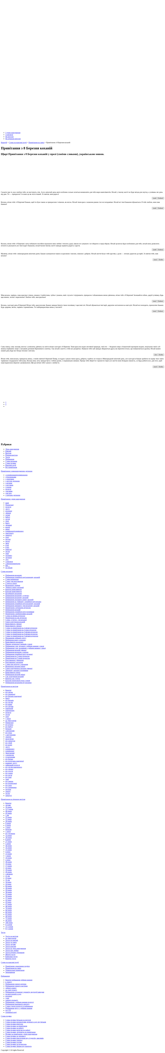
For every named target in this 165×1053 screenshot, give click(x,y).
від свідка (9, 692)
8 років (8, 840)
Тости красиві (10, 946)
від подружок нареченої (14, 761)
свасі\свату (9, 533)
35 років (8, 848)
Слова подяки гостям (13, 1042)
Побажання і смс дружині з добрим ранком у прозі (24, 646)
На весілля (9, 137)
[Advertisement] (68, 173)
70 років (8, 908)
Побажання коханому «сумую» (17, 596)
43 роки (8, 902)
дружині (8, 557)
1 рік (7, 815)
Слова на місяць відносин (15, 616)
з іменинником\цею (12, 564)
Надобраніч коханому (13, 593)
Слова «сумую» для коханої (16, 620)
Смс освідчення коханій (14, 676)
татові (7, 515)
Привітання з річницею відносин (18, 608)
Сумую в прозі (11, 583)
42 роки (8, 900)
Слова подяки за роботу (14, 1028)
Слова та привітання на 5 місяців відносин (21, 636)
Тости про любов (12, 950)
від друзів (9, 702)
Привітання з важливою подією (17, 966)
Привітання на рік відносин (16, 618)
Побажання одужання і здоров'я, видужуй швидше (24, 992)
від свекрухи (10, 741)
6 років (8, 825)
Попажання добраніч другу (15, 638)
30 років (8, 862)
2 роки (7, 860)
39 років (8, 896)
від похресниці (11, 783)
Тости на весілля (11, 936)
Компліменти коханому (14, 642)
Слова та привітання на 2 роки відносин (20, 630)
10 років (8, 858)
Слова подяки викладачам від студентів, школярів (24, 1038)
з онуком (8, 483)
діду (7, 560)
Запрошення (10, 972)
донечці (8, 737)
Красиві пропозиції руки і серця (17, 681)
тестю (7, 551)
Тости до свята (11, 942)
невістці (8, 549)
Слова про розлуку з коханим (16, 664)
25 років (8, 817)
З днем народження (12, 133)
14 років (8, 836)
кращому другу (11, 763)
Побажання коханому (13, 575)
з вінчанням (9, 731)
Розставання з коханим (14, 662)
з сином (8, 487)
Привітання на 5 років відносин (17, 658)
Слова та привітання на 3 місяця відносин (21, 632)
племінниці (9, 751)
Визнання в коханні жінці (15, 666)
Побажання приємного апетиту (17, 1004)
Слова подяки (10, 463)
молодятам (9, 739)
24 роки (8, 884)
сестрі (7, 519)
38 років (8, 892)
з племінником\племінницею (16, 475)
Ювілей (8, 451)
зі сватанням (10, 757)
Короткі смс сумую (12, 679)
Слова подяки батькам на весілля (18, 1020)
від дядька (9, 769)
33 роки (8, 864)
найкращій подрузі (12, 765)
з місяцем (9, 874)
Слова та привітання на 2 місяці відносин (21, 628)
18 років (8, 838)
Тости (7, 457)
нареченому (9, 710)
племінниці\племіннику (14, 531)
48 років (8, 906)
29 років (8, 890)
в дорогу (8, 982)
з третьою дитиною (12, 495)
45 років (8, 813)
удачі (7, 998)
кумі (7, 545)
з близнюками (10, 477)
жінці (7, 529)
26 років (8, 872)
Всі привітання (11, 467)
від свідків (9, 706)
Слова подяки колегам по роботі (17, 1030)
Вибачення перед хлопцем (15, 640)
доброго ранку (10, 988)
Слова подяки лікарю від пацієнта (18, 1046)
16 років (8, 807)
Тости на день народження (15, 948)
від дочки (9, 773)
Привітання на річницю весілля (13, 799)
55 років (8, 894)
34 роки (8, 882)
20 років (8, 821)
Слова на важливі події (10, 962)
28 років (8, 888)
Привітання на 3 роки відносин (17, 656)
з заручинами (10, 735)
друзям (8, 805)
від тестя (8, 775)
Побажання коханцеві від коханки (18, 683)
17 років (8, 866)
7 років (8, 856)
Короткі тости (10, 959)
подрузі (8, 489)
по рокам (8, 568)
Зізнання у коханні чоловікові (16, 670)
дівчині (8, 513)
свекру (8, 791)
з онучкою (9, 485)
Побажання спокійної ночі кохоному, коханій (22, 577)
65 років (8, 914)
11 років (8, 819)
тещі (7, 553)
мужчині (8, 511)
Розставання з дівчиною (14, 660)
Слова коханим (11, 461)
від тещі (8, 777)
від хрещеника (10, 787)
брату (7, 523)
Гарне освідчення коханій (15, 622)
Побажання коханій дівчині (15, 650)
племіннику (9, 749)
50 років (8, 846)
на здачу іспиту (11, 990)
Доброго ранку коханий (14, 587)
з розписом (9, 755)
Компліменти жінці (12, 672)
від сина (8, 785)
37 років (8, 898)
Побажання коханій (12, 610)
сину (7, 537)
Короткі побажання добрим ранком (18, 980)
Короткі (8, 690)
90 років (8, 910)
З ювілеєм (9, 135)
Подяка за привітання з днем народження (21, 1034)
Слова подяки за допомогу (15, 1036)
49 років (8, 916)
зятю (7, 543)
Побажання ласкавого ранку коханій (19, 600)
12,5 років (9, 809)
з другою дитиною (12, 481)
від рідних (9, 725)
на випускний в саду (13, 994)
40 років (8, 811)
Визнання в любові (12, 585)
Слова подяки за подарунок (16, 1044)
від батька (9, 759)
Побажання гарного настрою (16, 986)
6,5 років (8, 925)
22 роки (8, 868)
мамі (7, 503)
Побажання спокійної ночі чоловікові (19, 612)
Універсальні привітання (14, 970)
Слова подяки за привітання (16, 1026)
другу (7, 509)
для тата (8, 493)
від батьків (9, 700)
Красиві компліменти (13, 591)
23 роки (8, 878)
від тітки (8, 733)
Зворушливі (9, 753)
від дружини (10, 833)
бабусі (7, 517)
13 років (8, 854)
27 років (8, 842)
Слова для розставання (14, 581)
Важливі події (10, 465)
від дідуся (9, 771)
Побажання (9, 459)
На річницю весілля (13, 139)
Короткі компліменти (13, 589)
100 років (9, 923)
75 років (8, 919)
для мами (8, 491)
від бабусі (9, 727)
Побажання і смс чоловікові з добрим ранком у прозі (25, 648)
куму (7, 547)
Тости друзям (10, 944)
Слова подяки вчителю (14, 1024)
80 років (8, 912)
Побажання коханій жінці (15, 674)
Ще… (7, 566)
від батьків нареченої (13, 696)
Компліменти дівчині (13, 624)
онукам (8, 789)
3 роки (7, 827)
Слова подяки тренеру (14, 1040)
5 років (8, 844)
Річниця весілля (11, 455)
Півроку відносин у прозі (18, 644)
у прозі (8, 719)
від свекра (9, 781)
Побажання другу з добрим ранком (18, 1008)
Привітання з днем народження (13, 499)
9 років (8, 823)
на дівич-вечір (10, 721)
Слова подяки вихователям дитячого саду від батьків (25, 1022)
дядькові (8, 525)
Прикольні (9, 505)
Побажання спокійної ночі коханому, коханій (22, 604)
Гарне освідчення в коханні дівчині (18, 668)
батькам (8, 729)
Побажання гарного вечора (15, 984)
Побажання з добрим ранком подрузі (19, 1002)
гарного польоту (11, 1000)
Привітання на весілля (9, 686)
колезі (7, 527)
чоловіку (8, 555)
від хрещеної (10, 694)
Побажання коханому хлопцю (16, 652)
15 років (8, 850)
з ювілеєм (9, 562)
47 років (8, 904)
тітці (7, 521)
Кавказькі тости (11, 957)
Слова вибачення (12, 579)
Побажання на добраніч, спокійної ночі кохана (23, 602)
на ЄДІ (8, 1010)
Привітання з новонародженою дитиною (16, 471)
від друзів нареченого (13, 767)
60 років (8, 886)
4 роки (7, 852)
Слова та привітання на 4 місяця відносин (21, 634)
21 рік (7, 876)
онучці (8, 539)
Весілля (8, 453)
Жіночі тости (10, 954)
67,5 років (9, 929)
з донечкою (9, 479)
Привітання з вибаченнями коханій (18, 614)
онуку (7, 541)
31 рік (7, 880)
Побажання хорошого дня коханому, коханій (22, 606)
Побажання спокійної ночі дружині (19, 654)
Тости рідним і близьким (14, 952)
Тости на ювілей (11, 940)
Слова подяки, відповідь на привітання (20, 1032)
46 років (8, 921)
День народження (12, 449)
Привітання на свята (13, 968)
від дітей (8, 743)
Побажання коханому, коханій (16, 598)
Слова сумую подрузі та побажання (19, 1006)
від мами (8, 704)
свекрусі (8, 535)
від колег (8, 745)
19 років (8, 870)
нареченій (9, 708)
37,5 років (9, 927)
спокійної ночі (10, 1012)
